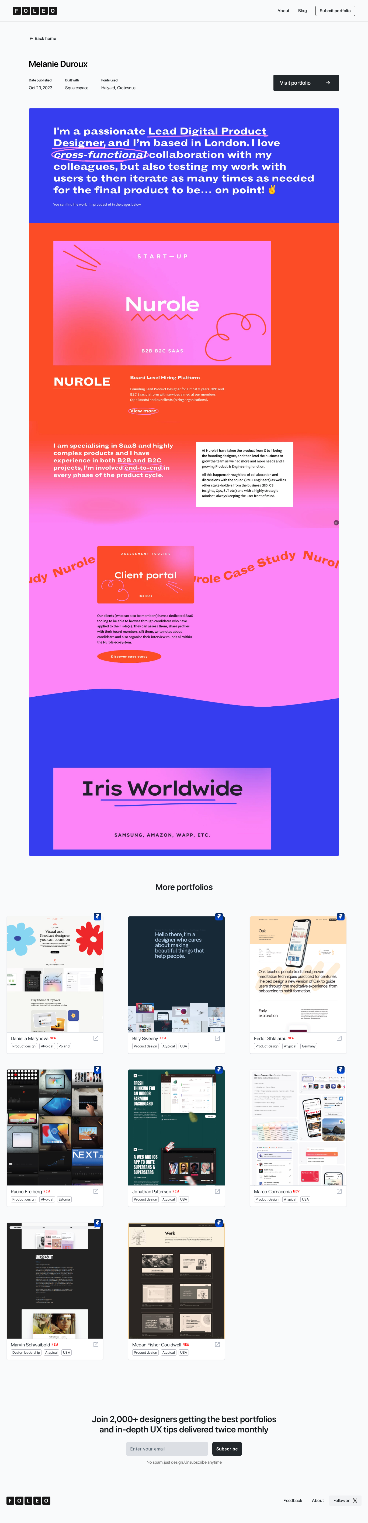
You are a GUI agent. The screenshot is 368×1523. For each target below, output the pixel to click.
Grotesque (126, 87)
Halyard (108, 87)
